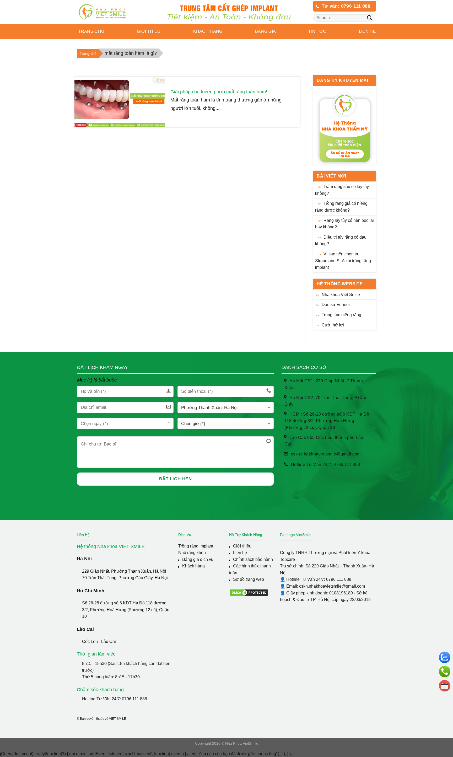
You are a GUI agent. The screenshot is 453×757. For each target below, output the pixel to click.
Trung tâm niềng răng (341, 315)
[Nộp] (369, 18)
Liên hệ (367, 31)
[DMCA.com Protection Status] (248, 592)
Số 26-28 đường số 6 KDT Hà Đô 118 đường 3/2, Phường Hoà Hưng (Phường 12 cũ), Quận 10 (125, 610)
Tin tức (317, 31)
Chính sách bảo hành (253, 559)
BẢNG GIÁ (265, 31)
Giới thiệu (242, 546)
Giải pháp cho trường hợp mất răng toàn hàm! (218, 91)
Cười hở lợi (333, 325)
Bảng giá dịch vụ (197, 559)
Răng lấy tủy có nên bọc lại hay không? (344, 223)
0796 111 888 (134, 699)
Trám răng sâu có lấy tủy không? (342, 190)
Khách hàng (193, 566)
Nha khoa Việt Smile (341, 294)
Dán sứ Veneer (336, 304)
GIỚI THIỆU (148, 31)
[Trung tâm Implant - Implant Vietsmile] (110, 12)
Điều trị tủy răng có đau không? (340, 240)
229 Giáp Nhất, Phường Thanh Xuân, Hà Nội (124, 571)
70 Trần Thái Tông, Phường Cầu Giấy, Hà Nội (125, 578)
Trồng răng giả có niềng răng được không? (341, 206)
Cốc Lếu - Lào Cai (99, 641)
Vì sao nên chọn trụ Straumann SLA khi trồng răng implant (343, 261)
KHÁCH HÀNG (208, 31)
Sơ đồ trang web (248, 579)
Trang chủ (90, 31)
